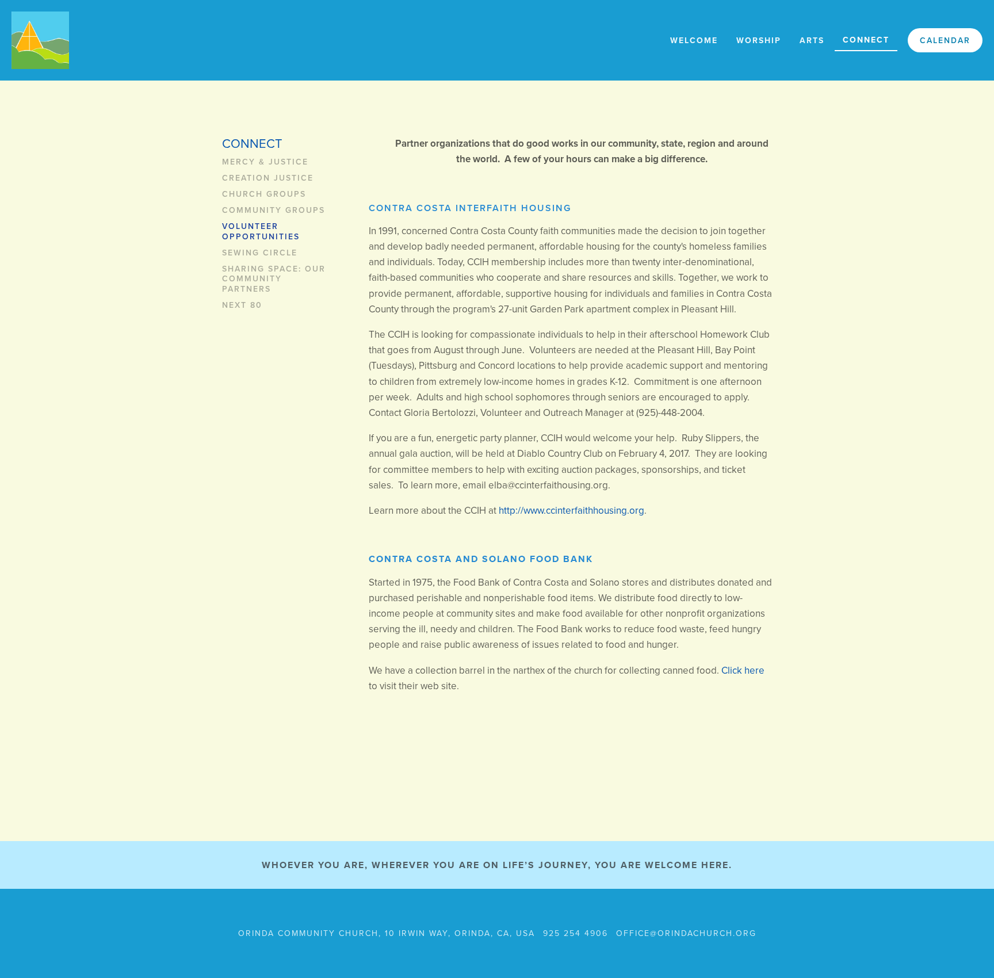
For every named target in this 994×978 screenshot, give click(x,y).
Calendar (945, 40)
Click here (744, 670)
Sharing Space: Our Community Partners (274, 279)
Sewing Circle (259, 253)
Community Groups (273, 210)
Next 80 (242, 305)
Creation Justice (268, 178)
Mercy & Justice (265, 162)
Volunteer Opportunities (261, 231)
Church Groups (264, 194)
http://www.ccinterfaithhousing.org (571, 510)
